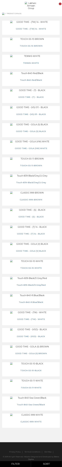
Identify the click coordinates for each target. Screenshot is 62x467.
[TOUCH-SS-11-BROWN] (31, 158)
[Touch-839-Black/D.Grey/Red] (31, 278)
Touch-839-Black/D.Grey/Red (31, 285)
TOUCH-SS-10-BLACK (31, 370)
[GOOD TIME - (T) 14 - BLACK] (31, 227)
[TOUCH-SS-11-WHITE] (31, 380)
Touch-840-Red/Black (31, 80)
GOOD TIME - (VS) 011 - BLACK (31, 114)
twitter (29, 447)
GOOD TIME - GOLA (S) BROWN (31, 353)
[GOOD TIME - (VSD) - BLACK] (31, 329)
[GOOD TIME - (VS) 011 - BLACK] (31, 107)
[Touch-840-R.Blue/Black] (31, 295)
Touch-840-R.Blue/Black (31, 302)
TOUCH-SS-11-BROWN (31, 165)
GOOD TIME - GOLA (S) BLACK (31, 131)
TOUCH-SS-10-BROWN (31, 46)
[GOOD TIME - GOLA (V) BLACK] (31, 244)
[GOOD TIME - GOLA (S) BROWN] (31, 346)
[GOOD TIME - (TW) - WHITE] (31, 312)
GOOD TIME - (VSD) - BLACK (31, 336)
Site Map (47, 452)
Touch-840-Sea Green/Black (31, 404)
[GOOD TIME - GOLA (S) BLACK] (31, 124)
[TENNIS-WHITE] (31, 56)
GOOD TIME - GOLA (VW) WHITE (31, 148)
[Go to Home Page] (3, 14)
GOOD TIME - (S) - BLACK (31, 217)
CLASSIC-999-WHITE (31, 421)
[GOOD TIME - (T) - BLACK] (31, 90)
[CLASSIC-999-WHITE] (31, 414)
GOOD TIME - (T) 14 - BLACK (31, 234)
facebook (23, 447)
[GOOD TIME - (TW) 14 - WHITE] (31, 22)
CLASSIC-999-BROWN (31, 200)
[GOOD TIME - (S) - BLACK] (31, 210)
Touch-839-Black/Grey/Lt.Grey (31, 182)
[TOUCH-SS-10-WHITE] (31, 261)
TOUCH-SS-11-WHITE (31, 387)
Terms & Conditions (32, 452)
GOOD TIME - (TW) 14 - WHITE (31, 29)
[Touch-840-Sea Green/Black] (31, 397)
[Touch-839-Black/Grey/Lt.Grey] (31, 175)
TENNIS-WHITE (31, 63)
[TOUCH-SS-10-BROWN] (31, 39)
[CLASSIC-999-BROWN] (31, 192)
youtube (35, 447)
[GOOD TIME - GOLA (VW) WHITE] (31, 141)
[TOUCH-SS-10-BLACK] (31, 363)
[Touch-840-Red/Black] (31, 73)
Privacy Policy (15, 452)
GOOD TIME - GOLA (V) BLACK (31, 251)
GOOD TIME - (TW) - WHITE (31, 319)
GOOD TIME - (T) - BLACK (31, 97)
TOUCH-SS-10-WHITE (31, 268)
